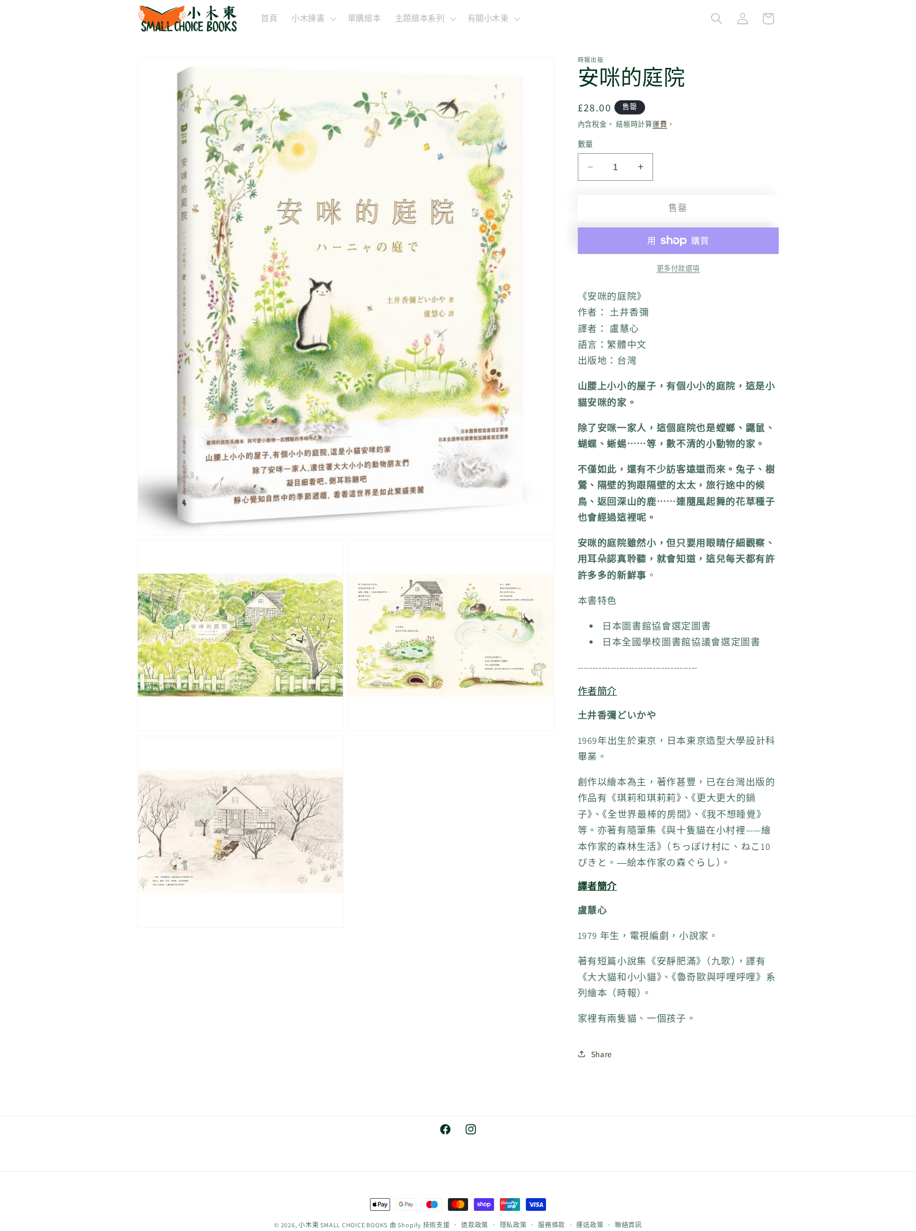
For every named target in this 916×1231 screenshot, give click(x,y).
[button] (313, 18)
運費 (660, 123)
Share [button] (601, 1054)
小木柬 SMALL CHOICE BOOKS (342, 1225)
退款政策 (474, 1225)
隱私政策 (513, 1225)
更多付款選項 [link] (678, 268)
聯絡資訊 (628, 1225)
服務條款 (551, 1225)
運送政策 (589, 1225)
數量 (585, 143)
